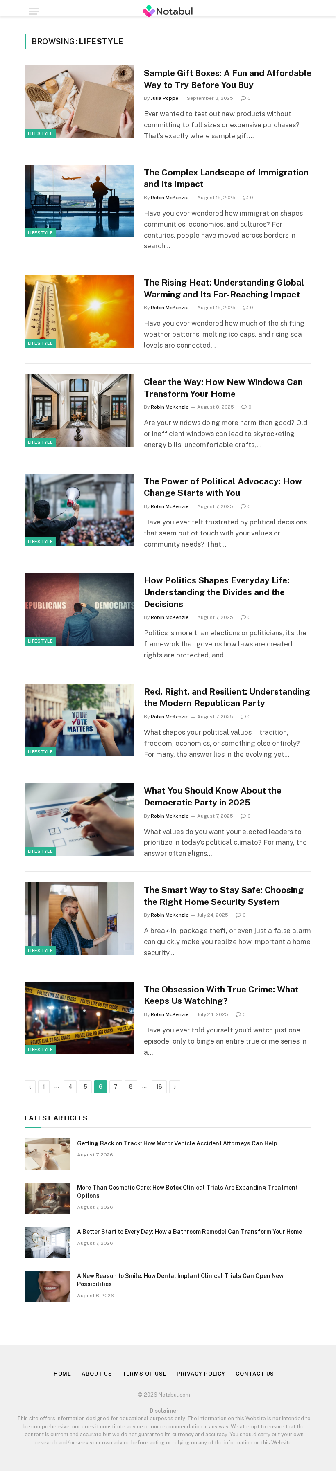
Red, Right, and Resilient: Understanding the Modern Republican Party (227, 697)
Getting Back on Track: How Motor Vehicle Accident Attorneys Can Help (177, 1143)
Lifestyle (40, 133)
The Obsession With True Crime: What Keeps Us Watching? (221, 995)
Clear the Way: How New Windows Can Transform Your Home (223, 388)
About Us (97, 1374)
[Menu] (34, 11)
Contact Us (255, 1374)
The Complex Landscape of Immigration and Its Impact (226, 178)
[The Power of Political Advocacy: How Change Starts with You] (79, 510)
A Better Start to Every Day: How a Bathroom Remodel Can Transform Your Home (189, 1231)
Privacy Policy (201, 1374)
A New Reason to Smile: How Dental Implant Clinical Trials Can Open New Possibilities (180, 1280)
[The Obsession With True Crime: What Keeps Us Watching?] (79, 1018)
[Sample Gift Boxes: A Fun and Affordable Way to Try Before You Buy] (79, 101)
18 (159, 1087)
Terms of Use (145, 1374)
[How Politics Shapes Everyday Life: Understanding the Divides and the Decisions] (79, 609)
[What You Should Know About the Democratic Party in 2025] (79, 819)
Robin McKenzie (169, 197)
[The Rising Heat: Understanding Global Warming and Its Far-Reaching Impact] (79, 311)
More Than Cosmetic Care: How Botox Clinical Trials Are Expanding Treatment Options (187, 1191)
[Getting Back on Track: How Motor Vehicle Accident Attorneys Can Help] (47, 1154)
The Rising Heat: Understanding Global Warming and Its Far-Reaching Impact (224, 288)
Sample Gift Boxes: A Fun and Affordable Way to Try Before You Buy (227, 79)
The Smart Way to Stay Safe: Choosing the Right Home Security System (224, 896)
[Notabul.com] (168, 11)
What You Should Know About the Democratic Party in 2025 (213, 796)
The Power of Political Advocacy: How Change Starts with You (223, 487)
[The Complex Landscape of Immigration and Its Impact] (79, 201)
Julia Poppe (164, 98)
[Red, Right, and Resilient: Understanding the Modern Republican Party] (79, 720)
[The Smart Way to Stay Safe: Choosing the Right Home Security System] (79, 918)
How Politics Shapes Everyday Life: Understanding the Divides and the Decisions (216, 592)
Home (63, 1374)
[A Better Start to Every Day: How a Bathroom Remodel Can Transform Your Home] (47, 1242)
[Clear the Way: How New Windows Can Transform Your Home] (79, 410)
